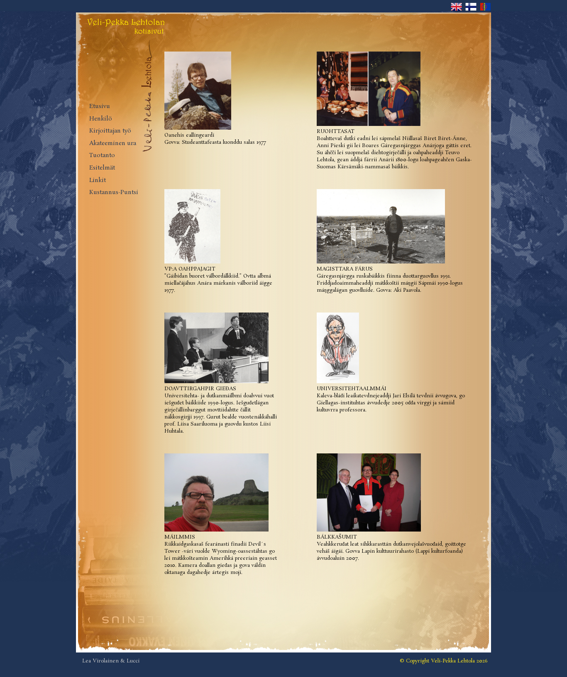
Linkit (97, 181)
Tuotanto (102, 156)
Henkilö (100, 119)
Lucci (133, 661)
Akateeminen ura (112, 144)
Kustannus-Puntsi (113, 193)
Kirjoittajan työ (110, 131)
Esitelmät (102, 168)
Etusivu (99, 107)
